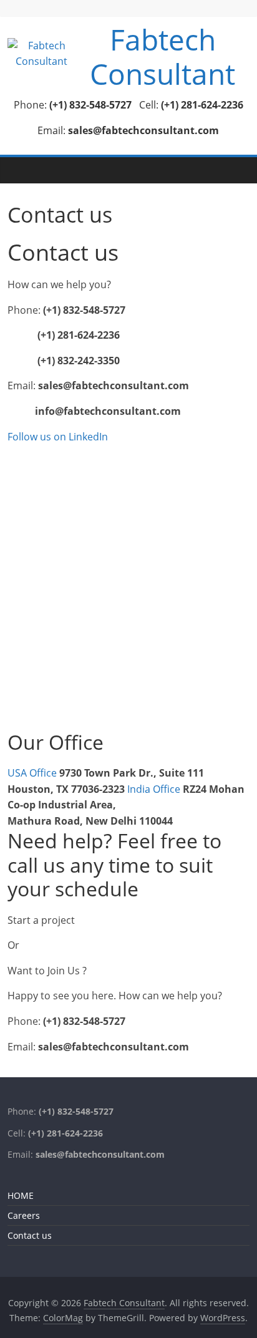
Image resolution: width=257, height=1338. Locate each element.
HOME (20, 1195)
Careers (23, 1215)
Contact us (29, 1235)
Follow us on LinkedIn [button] (57, 437)
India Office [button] (155, 789)
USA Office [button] (33, 773)
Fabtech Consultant (162, 56)
